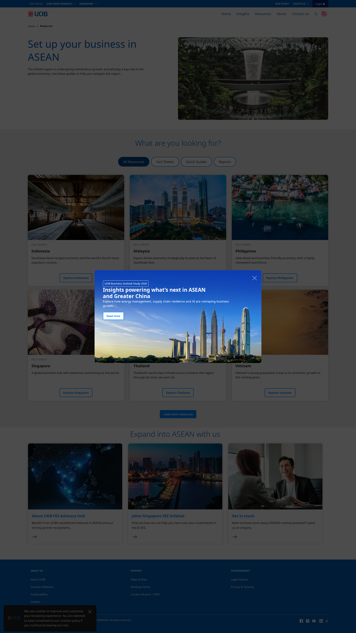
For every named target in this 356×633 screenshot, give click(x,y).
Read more (113, 316)
